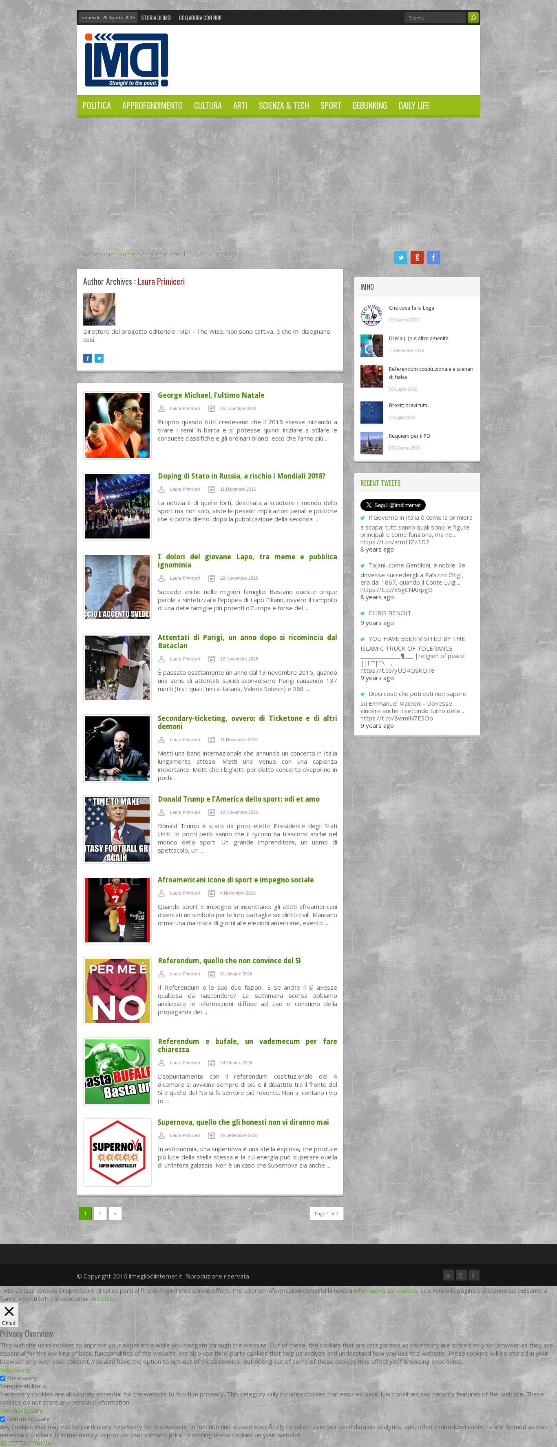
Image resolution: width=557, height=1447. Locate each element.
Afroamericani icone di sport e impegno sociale (236, 880)
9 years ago (377, 622)
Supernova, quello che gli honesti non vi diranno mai (243, 1122)
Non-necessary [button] (21, 1410)
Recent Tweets (380, 483)
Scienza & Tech (284, 105)
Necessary (22, 1378)
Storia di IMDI (156, 17)
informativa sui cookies (386, 1290)
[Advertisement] (278, 189)
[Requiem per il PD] (371, 443)
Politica (97, 105)
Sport (330, 105)
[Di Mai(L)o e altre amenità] (371, 346)
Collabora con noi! (200, 17)
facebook (433, 257)
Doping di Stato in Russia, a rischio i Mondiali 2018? (241, 476)
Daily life (414, 105)
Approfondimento (152, 105)
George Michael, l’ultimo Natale (211, 395)
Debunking (370, 105)
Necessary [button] (15, 1369)
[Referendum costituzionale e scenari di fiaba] (371, 376)
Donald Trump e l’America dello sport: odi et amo (239, 799)
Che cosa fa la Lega (411, 308)
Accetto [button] (102, 1298)
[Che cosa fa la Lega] (371, 315)
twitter (400, 257)
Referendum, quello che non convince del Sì (229, 961)
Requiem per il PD (409, 436)
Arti (240, 105)
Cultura (208, 105)
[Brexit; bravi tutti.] (371, 412)
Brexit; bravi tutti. (409, 405)
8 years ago (377, 549)
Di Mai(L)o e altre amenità (419, 338)
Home (126, 254)
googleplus (417, 257)
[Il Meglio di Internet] (126, 78)
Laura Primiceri (185, 408)
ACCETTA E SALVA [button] (25, 1443)
